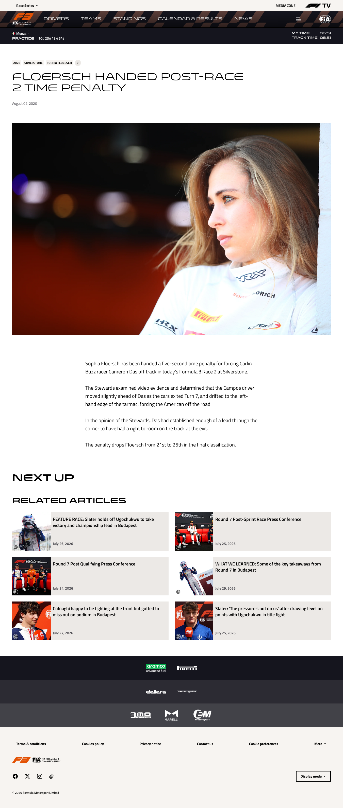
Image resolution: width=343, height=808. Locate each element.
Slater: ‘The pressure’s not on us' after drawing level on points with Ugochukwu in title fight (269, 612)
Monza (21, 33)
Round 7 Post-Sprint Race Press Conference (258, 519)
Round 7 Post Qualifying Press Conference (94, 564)
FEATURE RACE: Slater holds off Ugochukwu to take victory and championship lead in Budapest (103, 522)
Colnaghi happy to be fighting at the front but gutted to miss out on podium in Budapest (106, 612)
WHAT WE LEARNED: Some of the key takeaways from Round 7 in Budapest (268, 567)
